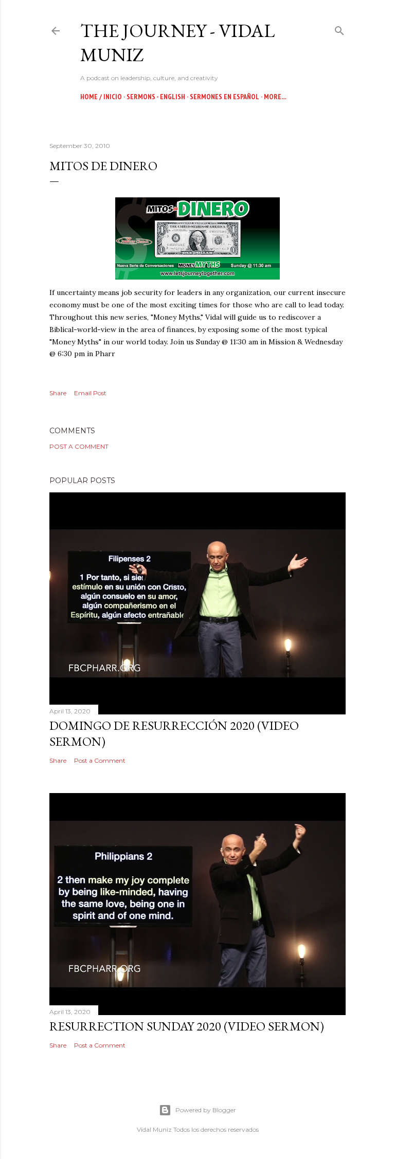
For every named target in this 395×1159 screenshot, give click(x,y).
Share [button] (57, 393)
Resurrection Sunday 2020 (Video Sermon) (186, 1026)
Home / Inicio (101, 96)
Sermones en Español (224, 96)
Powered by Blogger (205, 1110)
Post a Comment (79, 446)
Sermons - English (156, 96)
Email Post (90, 393)
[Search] (339, 29)
